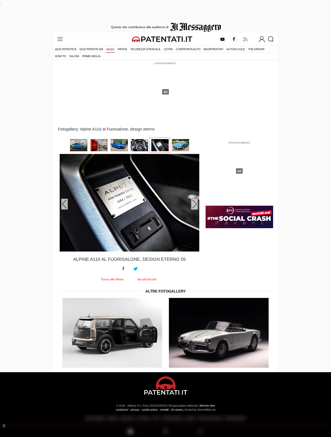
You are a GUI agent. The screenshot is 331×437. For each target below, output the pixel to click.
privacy (135, 409)
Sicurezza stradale (145, 49)
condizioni (122, 409)
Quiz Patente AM (91, 49)
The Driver (256, 49)
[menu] (60, 39)
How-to (60, 56)
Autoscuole (235, 49)
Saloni (74, 56)
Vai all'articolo (146, 279)
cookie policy (150, 409)
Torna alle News (112, 279)
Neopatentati (213, 49)
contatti (164, 409)
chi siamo (177, 409)
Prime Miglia (91, 56)
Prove (122, 49)
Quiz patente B (65, 49)
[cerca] (273, 39)
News (110, 49)
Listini (168, 49)
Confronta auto (188, 49)
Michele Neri (207, 405)
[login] (261, 39)
